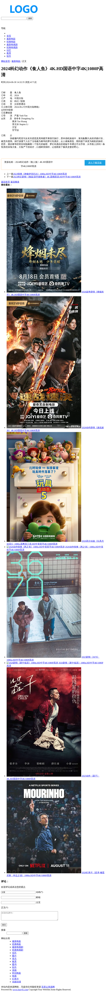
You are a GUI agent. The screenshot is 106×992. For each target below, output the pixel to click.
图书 (14, 964)
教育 (9, 53)
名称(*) (39, 892)
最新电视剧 (12, 44)
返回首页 (5, 182)
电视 (14, 976)
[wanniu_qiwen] (22, 15)
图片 (14, 956)
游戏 (14, 970)
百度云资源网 (48, 987)
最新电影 (11, 39)
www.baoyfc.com (20, 989)
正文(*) (4, 907)
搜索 (30, 18)
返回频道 (14, 182)
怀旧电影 (16, 973)
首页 (9, 36)
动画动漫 (16, 982)
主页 (38, 902)
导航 (3, 28)
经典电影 (11, 41)
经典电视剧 (12, 47)
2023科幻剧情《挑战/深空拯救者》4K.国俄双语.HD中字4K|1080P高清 (47, 177)
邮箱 (38, 897)
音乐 (14, 958)
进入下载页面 (95, 163)
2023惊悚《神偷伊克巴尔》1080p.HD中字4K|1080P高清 (40, 174)
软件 (9, 56)
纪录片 (15, 979)
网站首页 (5, 61)
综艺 (9, 50)
